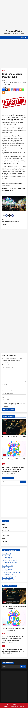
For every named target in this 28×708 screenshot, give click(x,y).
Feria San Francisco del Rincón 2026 (13, 459)
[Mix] (20, 89)
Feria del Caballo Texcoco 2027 (9, 559)
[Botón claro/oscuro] (22, 37)
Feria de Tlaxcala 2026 (7, 577)
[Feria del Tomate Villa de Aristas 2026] (14, 427)
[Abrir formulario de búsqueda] (25, 37)
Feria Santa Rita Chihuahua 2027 (10, 560)
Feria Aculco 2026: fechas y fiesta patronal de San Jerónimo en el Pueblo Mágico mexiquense (13, 469)
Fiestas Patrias (5, 544)
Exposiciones (5, 535)
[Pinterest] (14, 89)
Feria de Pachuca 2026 (7, 574)
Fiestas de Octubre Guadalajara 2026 (11, 572)
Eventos (4, 533)
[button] (2, 37)
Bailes (3, 524)
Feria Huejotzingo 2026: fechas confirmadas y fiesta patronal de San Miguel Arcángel (13, 651)
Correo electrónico (7, 391)
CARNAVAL (5, 527)
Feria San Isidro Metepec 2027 (9, 562)
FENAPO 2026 (5, 567)
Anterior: (10, 220)
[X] (6, 89)
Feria (4, 70)
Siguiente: (9, 225)
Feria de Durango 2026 (7, 565)
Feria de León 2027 (6, 553)
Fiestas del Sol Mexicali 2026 (9, 576)
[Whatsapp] (23, 89)
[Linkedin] (12, 89)
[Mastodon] (17, 89)
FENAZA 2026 (5, 571)
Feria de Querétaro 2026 (8, 579)
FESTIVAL (4, 541)
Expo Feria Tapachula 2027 (8, 555)
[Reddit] (9, 89)
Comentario (5, 364)
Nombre (4, 384)
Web (3, 397)
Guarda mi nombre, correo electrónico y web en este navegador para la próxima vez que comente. (14, 404)
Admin (3, 80)
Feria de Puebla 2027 (7, 564)
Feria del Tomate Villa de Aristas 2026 (14, 437)
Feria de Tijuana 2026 (7, 569)
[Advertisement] (14, 14)
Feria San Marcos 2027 (7, 557)
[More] (3, 92)
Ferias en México (14, 31)
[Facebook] (3, 89)
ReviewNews (14, 706)
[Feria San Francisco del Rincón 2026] (14, 449)
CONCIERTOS (5, 530)
